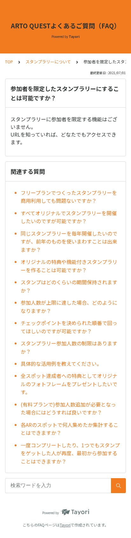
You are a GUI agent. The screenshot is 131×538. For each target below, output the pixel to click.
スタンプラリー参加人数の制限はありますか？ (69, 347)
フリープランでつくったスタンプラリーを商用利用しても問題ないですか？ (69, 197)
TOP (9, 62)
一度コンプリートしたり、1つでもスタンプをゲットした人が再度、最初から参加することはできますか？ (70, 453)
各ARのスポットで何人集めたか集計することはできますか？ (69, 429)
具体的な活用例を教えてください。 (61, 363)
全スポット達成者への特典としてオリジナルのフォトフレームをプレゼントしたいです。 (69, 384)
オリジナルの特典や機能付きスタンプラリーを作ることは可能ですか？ (69, 266)
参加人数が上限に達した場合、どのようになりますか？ (69, 307)
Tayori (65, 524)
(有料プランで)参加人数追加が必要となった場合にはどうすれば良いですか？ (68, 408)
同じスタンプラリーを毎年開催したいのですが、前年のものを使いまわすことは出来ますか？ (69, 241)
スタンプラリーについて (48, 62)
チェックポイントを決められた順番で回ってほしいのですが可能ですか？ (69, 327)
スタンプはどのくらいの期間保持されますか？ (69, 286)
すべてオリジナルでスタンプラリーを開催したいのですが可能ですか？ (69, 217)
